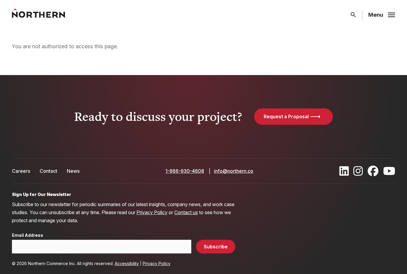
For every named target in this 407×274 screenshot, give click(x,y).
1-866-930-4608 (184, 171)
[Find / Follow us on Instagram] (358, 171)
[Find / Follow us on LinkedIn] (344, 171)
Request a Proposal (286, 116)
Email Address (27, 235)
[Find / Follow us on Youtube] (389, 171)
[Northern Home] (38, 15)
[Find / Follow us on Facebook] (373, 171)
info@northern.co (233, 171)
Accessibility (127, 263)
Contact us (186, 212)
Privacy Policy (151, 212)
